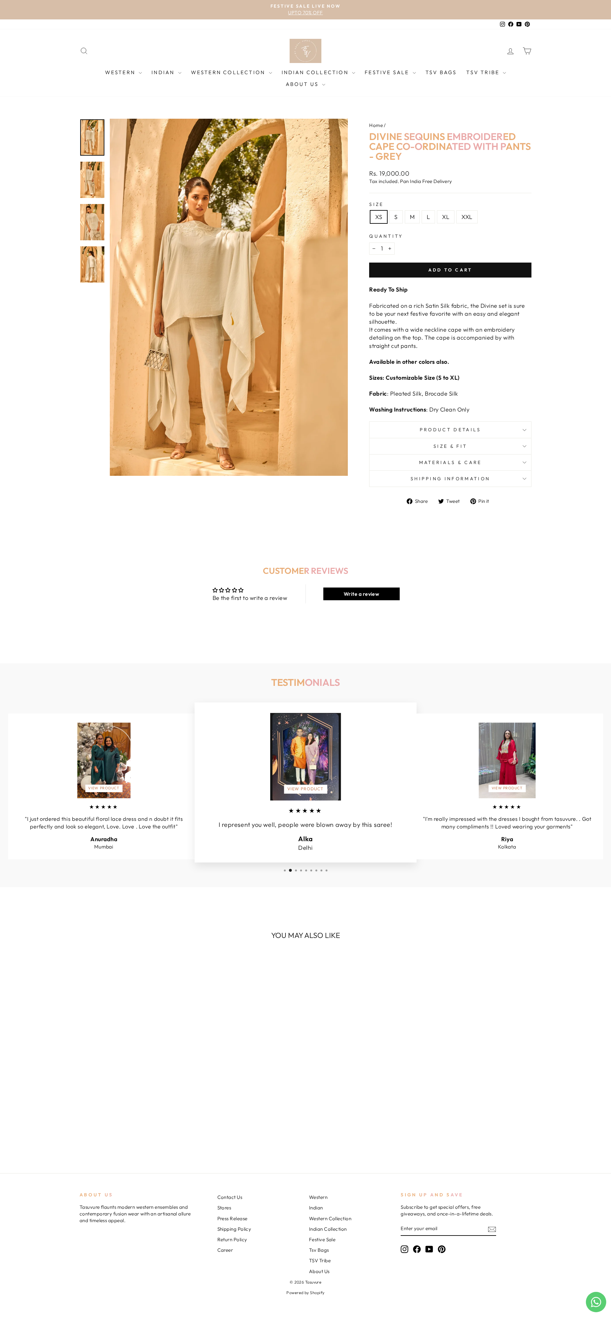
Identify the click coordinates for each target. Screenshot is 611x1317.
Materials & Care (450, 462)
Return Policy (232, 1239)
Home (376, 125)
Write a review (361, 594)
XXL (466, 217)
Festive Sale (388, 72)
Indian (163, 72)
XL (445, 217)
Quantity (386, 236)
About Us (303, 84)
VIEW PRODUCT (103, 788)
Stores (224, 1208)
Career (225, 1250)
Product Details (450, 430)
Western (121, 72)
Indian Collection (316, 72)
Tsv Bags (441, 72)
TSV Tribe (483, 72)
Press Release (232, 1218)
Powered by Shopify (305, 1292)
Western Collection (229, 72)
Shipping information (450, 479)
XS (378, 217)
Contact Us (229, 1197)
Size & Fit (450, 446)
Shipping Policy (234, 1229)
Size (376, 204)
